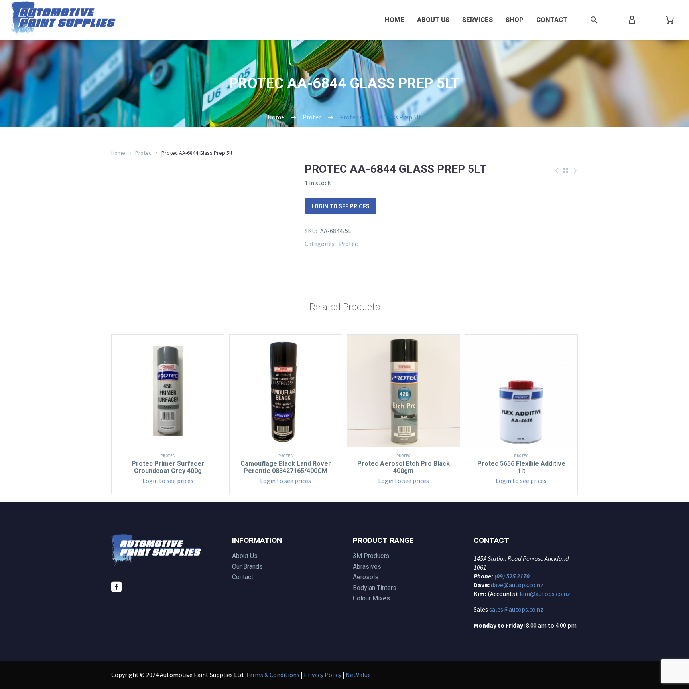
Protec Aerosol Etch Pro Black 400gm (403, 467)
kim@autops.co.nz (545, 594)
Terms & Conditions (272, 675)
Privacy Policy (322, 675)
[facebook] (116, 587)
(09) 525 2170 (512, 576)
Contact (551, 20)
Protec (143, 152)
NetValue (358, 675)
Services (477, 20)
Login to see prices (340, 206)
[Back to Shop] (566, 170)
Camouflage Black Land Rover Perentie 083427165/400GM (285, 467)
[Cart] (670, 20)
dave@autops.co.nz (517, 585)
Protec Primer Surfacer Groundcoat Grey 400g (168, 467)
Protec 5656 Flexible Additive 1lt (521, 467)
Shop (515, 20)
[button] (594, 20)
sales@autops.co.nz (516, 609)
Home (394, 20)
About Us (433, 20)
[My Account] (632, 20)
